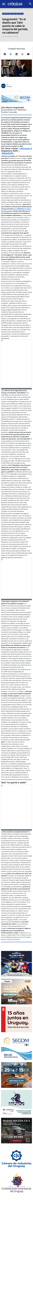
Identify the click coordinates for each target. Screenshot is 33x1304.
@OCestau (25, 148)
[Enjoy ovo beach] (16, 1075)
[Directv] (16, 964)
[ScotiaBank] (16, 1019)
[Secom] (16, 99)
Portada (13, 13)
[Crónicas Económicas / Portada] (15, 4)
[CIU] (16, 1158)
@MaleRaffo (7, 153)
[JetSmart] (16, 991)
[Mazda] (16, 1130)
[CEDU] (16, 1183)
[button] (5, 55)
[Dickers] (16, 1103)
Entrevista (6, 13)
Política (20, 13)
